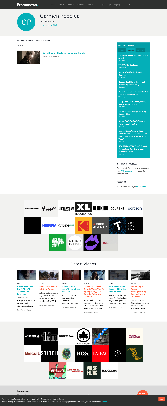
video (19, 283)
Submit (90, 4)
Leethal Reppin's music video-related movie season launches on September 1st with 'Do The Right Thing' (132, 135)
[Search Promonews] (130, 4)
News (61, 4)
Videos (53, 4)
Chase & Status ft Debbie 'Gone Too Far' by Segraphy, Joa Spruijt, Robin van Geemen (94, 291)
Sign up (117, 4)
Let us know (141, 186)
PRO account (126, 171)
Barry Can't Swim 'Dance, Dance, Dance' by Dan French (132, 103)
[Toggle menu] (143, 4)
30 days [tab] (131, 50)
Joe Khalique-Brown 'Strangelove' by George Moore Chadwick (138, 291)
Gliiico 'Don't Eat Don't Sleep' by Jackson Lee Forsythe (132, 122)
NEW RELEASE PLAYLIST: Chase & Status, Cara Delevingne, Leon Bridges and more (132, 149)
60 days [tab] (140, 50)
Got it (162, 399)
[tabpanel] (133, 105)
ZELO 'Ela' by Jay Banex (128, 65)
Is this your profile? (48, 25)
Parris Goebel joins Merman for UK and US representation (133, 93)
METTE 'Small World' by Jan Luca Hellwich (71, 289)
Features (70, 4)
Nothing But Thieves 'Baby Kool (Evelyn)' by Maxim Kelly (131, 83)
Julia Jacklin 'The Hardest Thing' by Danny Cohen (117, 289)
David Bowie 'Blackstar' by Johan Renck (64, 52)
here (105, 401)
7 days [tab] (122, 50)
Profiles (80, 4)
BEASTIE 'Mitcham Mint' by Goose (48, 287)
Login (109, 4)
